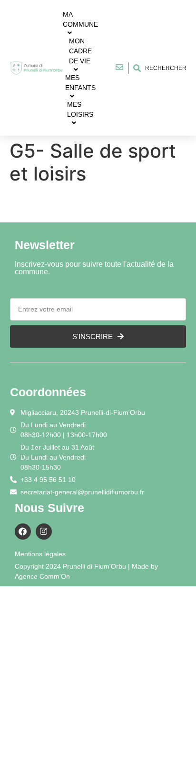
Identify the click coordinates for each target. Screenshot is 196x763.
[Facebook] (23, 531)
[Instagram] (44, 531)
